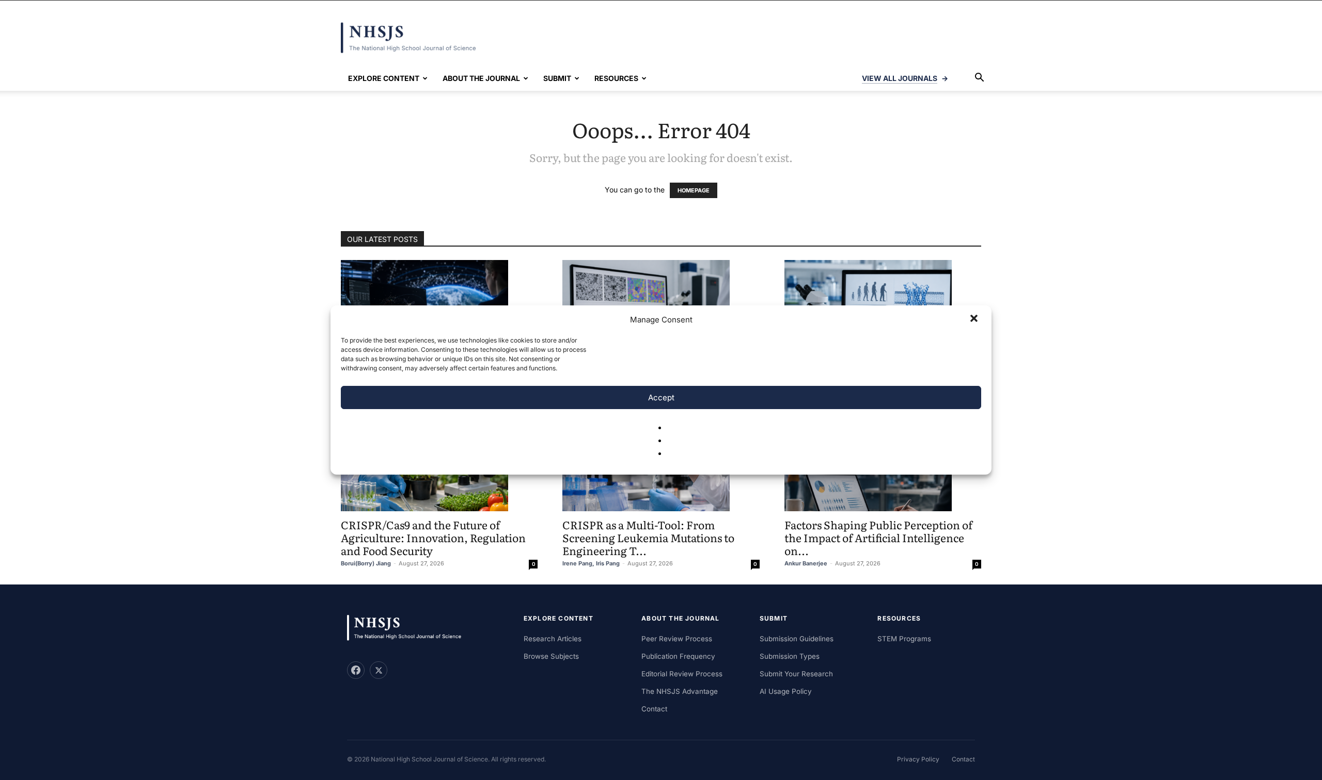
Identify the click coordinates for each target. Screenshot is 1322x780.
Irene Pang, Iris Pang (591, 563)
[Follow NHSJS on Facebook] (356, 670)
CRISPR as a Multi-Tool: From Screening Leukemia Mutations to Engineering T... (648, 537)
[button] (975, 319)
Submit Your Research (796, 674)
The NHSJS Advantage (679, 691)
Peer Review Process (676, 639)
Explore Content (383, 78)
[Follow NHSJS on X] (378, 670)
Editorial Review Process (681, 674)
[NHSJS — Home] (409, 628)
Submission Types (790, 656)
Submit (557, 78)
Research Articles (552, 639)
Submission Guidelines (796, 639)
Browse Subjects (551, 656)
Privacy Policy (918, 759)
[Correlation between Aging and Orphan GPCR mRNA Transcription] (882, 301)
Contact (654, 709)
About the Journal (481, 78)
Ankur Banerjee (805, 563)
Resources (616, 78)
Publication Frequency (678, 656)
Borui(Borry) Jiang (366, 563)
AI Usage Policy (786, 691)
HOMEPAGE (694, 190)
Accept (661, 397)
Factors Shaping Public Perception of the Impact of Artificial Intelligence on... (878, 537)
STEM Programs (904, 639)
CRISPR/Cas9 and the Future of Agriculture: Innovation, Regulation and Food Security (433, 537)
